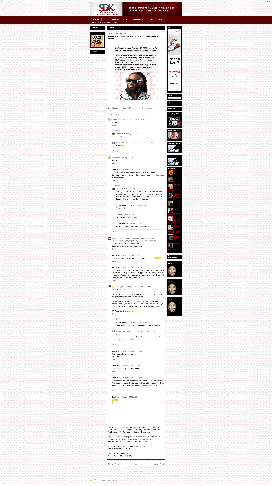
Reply (114, 125)
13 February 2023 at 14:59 (132, 351)
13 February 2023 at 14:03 (132, 189)
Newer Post (113, 464)
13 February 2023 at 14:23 (132, 267)
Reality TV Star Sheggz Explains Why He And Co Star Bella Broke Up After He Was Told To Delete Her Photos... (174, 229)
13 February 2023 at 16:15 (132, 366)
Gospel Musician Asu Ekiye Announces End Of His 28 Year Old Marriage (174, 196)
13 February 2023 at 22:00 (145, 331)
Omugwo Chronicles (138, 19)
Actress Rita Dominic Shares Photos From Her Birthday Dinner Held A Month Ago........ (174, 247)
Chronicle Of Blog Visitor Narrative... (177, 203)
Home (136, 464)
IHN (105, 19)
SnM (115, 22)
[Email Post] (142, 108)
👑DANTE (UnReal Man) (121, 287)
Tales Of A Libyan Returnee (101, 22)
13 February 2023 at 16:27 (146, 143)
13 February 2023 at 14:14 (148, 241)
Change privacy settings (109, 481)
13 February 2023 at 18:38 (132, 378)
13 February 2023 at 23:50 (136, 223)
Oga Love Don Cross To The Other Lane (177, 172)
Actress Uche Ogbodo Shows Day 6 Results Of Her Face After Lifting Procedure (174, 187)
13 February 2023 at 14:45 (141, 287)
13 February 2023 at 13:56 (132, 170)
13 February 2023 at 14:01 (132, 134)
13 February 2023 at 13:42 (128, 158)
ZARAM (115, 158)
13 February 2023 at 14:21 (136, 205)
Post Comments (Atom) (141, 472)
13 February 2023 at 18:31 (136, 322)
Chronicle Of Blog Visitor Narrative (177, 179)
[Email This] (145, 108)
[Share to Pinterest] (151, 108)
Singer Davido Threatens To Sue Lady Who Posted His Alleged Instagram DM (174, 219)
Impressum (95, 19)
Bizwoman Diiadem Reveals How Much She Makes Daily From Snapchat (174, 211)
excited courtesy (118, 119)
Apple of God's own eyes (126, 143)
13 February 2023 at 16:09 (133, 214)
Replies (117, 130)
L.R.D (126, 19)
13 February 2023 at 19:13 (129, 397)
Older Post (159, 464)
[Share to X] (148, 108)
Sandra (119, 134)
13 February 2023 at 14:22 (132, 255)
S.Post (160, 19)
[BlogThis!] (147, 108)
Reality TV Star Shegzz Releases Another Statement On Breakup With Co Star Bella (174, 238)
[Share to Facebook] (150, 108)
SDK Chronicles (115, 19)
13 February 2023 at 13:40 (135, 119)
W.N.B (151, 19)
